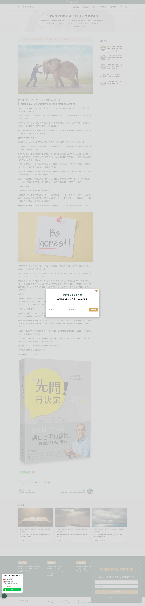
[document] (72, 303)
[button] (97, 292)
